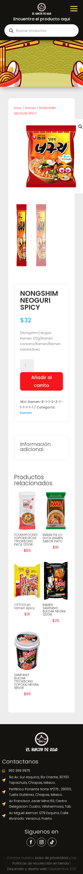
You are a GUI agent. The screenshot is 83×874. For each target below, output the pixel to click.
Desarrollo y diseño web (27, 869)
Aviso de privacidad (51, 857)
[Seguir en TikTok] (52, 842)
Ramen (30, 108)
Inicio (18, 108)
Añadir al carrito (41, 381)
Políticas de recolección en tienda (40, 863)
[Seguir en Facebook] (31, 842)
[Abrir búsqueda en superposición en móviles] (41, 30)
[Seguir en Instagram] (41, 842)
